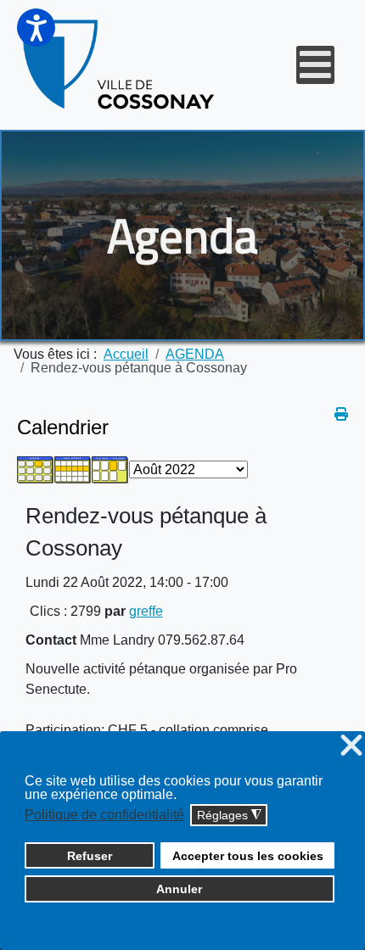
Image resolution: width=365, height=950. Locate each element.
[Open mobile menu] (315, 65)
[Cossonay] (120, 65)
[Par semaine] (73, 468)
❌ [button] (351, 746)
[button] (36, 27)
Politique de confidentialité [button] (104, 815)
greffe (146, 611)
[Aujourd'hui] (110, 468)
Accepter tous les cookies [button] (247, 856)
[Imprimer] (341, 414)
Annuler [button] (179, 889)
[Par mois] (35, 468)
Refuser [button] (89, 856)
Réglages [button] (229, 815)
